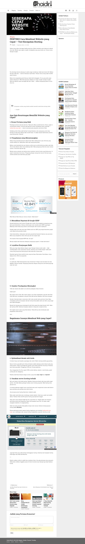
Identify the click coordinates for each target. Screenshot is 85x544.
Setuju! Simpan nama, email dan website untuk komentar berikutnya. (25, 529)
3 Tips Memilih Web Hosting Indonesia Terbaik (48, 503)
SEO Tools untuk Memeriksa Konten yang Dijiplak (14, 503)
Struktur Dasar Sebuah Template (67, 151)
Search (74, 174)
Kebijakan (21, 541)
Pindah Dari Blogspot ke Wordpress (67, 168)
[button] (8, 10)
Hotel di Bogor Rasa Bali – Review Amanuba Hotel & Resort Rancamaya (70, 120)
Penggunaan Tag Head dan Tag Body (68, 154)
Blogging (14, 10)
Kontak (12, 541)
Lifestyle (26, 10)
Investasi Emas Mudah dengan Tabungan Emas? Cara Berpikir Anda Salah (71, 140)
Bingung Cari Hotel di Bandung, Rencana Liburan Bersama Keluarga (71, 134)
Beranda (8, 541)
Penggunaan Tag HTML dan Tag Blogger (67, 157)
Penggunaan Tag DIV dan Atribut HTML (68, 160)
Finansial (31, 10)
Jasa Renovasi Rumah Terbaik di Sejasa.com (71, 105)
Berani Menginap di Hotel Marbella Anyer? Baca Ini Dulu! (67, 28)
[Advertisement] (31, 62)
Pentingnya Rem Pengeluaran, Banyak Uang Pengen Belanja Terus (71, 99)
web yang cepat (15, 128)
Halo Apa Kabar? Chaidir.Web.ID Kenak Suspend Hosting (37, 503)
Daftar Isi (38, 10)
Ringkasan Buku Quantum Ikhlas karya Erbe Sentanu (70, 113)
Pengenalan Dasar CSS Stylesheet (67, 163)
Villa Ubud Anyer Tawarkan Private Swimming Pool (67, 24)
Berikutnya (49, 485)
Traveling (20, 10)
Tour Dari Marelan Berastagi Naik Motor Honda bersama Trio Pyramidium (71, 127)
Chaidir (13, 45)
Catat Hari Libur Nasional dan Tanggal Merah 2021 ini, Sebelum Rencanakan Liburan (68, 20)
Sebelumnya (14, 485)
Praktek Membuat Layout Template (67, 165)
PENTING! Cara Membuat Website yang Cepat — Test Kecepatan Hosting (68, 32)
